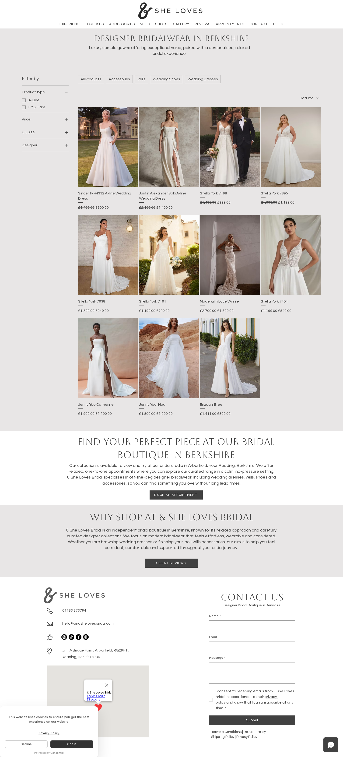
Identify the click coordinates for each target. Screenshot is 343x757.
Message (217, 657)
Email (214, 637)
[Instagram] (64, 637)
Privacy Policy (246, 737)
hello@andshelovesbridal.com (88, 623)
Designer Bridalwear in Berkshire (171, 38)
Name (215, 616)
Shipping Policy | (223, 737)
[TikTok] (71, 637)
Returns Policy (255, 732)
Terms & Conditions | (227, 732)
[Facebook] (78, 637)
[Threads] (86, 637)
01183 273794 (74, 610)
